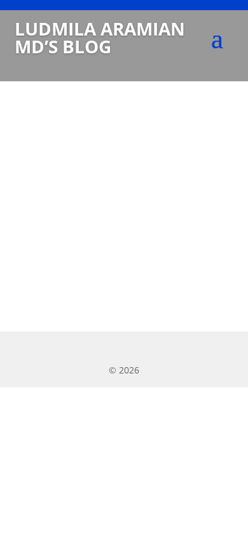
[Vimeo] (184, 349)
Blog (46, 199)
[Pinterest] (157, 349)
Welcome (60, 171)
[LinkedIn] (102, 349)
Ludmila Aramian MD (105, 199)
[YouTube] (129, 349)
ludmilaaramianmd (91, 183)
